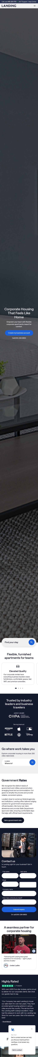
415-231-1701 (12, 1)
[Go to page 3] (20, 688)
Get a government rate (13, 820)
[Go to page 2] (18, 688)
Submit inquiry (19, 909)
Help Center (32, 1)
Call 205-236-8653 (19, 338)
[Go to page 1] (16, 688)
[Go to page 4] (22, 688)
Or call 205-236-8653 (19, 914)
